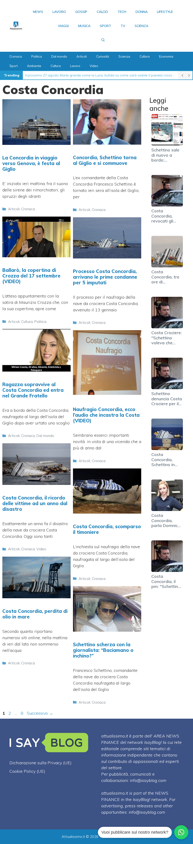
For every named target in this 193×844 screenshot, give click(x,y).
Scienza (141, 26)
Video (94, 66)
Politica (36, 56)
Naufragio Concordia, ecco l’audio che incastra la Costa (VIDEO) (106, 415)
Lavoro (59, 12)
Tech (121, 12)
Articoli (81, 56)
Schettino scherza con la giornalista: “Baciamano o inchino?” (103, 650)
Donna (142, 12)
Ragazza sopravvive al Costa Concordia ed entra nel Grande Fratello (33, 390)
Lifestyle (165, 12)
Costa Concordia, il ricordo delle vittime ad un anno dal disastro (34, 503)
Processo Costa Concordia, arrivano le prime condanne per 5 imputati (105, 276)
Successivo (40, 713)
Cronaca (15, 56)
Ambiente (34, 66)
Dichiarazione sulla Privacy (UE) (40, 762)
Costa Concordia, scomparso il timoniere (107, 529)
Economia (166, 56)
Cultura (145, 56)
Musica (84, 26)
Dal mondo (59, 56)
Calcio (102, 12)
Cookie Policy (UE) (27, 771)
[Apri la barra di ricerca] (103, 40)
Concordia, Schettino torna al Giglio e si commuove (105, 160)
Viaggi (63, 26)
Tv (123, 26)
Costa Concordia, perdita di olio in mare (35, 614)
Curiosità (102, 56)
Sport (105, 26)
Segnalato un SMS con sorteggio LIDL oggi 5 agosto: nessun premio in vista (83, 75)
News (38, 12)
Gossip (81, 12)
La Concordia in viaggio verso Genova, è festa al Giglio (31, 163)
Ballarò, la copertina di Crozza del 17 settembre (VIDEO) (31, 275)
